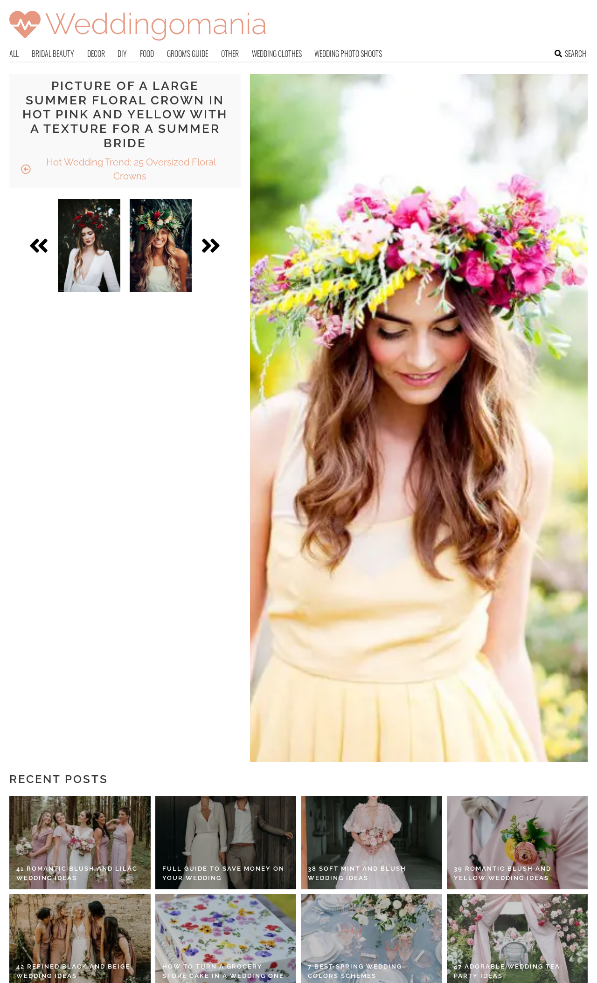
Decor (96, 53)
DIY (122, 53)
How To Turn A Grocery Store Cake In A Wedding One (223, 971)
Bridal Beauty (53, 53)
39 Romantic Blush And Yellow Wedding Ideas (502, 873)
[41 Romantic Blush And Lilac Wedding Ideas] (80, 842)
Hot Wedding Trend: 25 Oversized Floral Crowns (130, 169)
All (14, 53)
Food (147, 53)
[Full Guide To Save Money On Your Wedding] (226, 842)
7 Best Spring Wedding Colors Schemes (355, 971)
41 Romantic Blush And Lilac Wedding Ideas (77, 873)
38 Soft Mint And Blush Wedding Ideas (357, 873)
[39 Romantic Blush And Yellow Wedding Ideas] (517, 842)
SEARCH (575, 53)
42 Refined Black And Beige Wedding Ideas (73, 971)
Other (230, 53)
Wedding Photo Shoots (348, 53)
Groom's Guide (187, 53)
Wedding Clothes (277, 53)
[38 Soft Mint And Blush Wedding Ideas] (371, 842)
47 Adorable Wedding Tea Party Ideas (507, 971)
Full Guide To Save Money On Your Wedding (223, 873)
